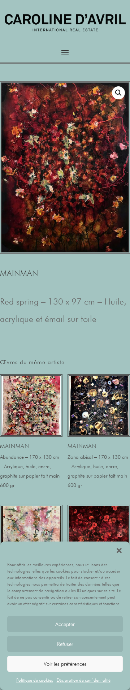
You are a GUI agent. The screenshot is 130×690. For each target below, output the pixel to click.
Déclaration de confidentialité (83, 680)
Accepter (65, 624)
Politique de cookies (34, 680)
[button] (119, 550)
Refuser (65, 644)
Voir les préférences (65, 664)
